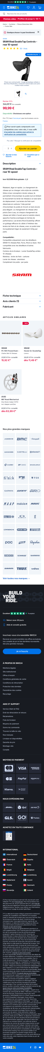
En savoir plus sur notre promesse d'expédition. (22, 987)
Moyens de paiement (11, 724)
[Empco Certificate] (9, 836)
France (5, 121)
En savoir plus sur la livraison (26, 973)
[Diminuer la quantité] (5, 148)
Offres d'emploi (9, 675)
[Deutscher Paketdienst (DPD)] (22, 807)
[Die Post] (35, 807)
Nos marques (8, 735)
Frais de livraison (9, 720)
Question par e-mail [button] (33, 155)
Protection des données (12, 686)
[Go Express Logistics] (22, 818)
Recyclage (7, 694)
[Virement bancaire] (22, 789)
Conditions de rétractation (13, 683)
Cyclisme (12, 24)
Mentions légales (9, 668)
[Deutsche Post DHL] (9, 807)
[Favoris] (28, 7)
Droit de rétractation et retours (14, 713)
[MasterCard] (9, 768)
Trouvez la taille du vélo (12, 731)
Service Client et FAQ (11, 709)
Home (5, 24)
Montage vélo (8, 746)
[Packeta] (35, 818)
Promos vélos (9, 19)
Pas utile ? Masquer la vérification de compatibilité (24, 141)
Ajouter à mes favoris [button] (11, 155)
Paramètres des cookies (12, 690)
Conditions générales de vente (14, 679)
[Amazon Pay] (35, 779)
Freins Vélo (8, 26)
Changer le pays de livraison (12, 927)
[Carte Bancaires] (9, 779)
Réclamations (8, 716)
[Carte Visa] (22, 768)
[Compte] (34, 7)
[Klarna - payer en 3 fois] (9, 789)
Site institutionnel (9, 672)
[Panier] (39, 7)
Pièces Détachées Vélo (24, 24)
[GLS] (9, 818)
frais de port (19, 901)
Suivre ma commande (11, 727)
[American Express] (35, 768)
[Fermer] (38, 32)
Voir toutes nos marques (15, 578)
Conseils (6, 750)
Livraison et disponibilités (12, 739)
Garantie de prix (9, 742)
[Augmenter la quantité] (11, 148)
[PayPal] (22, 779)
